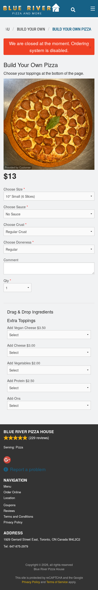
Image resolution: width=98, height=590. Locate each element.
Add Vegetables (23, 363)
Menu (7, 486)
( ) (85, 8)
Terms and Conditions (18, 516)
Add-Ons (13, 398)
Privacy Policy (13, 522)
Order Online (12, 492)
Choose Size (14, 189)
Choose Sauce (16, 206)
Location (9, 497)
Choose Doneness (19, 242)
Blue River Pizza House (29, 431)
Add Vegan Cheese (26, 327)
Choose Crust (15, 224)
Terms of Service (57, 582)
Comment (11, 259)
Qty (7, 280)
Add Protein (20, 380)
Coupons (9, 505)
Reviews (9, 510)
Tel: (16, 546)
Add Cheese (21, 345)
